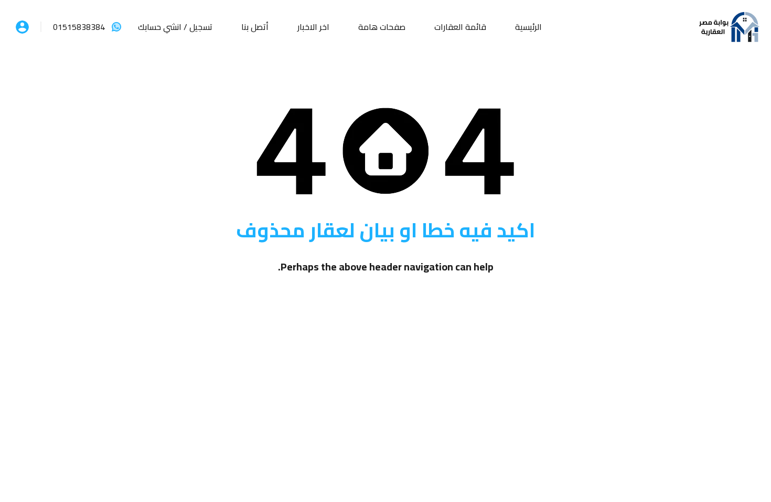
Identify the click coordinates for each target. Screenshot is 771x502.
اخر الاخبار (313, 27)
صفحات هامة (381, 27)
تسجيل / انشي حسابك (175, 27)
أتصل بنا (255, 27)
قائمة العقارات (460, 27)
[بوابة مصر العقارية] (729, 26)
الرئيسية (528, 27)
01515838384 (79, 27)
